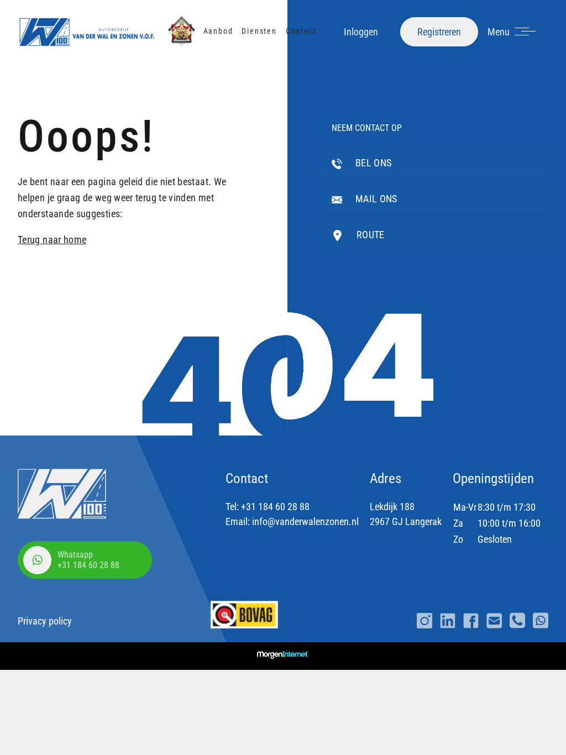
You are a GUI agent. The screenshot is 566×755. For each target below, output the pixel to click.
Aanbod (218, 31)
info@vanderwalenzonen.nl (305, 521)
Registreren (439, 32)
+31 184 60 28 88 (275, 506)
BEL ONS (372, 163)
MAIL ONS (375, 199)
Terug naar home (52, 239)
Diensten (259, 31)
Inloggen (361, 32)
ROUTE (369, 234)
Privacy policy (45, 621)
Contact (301, 31)
